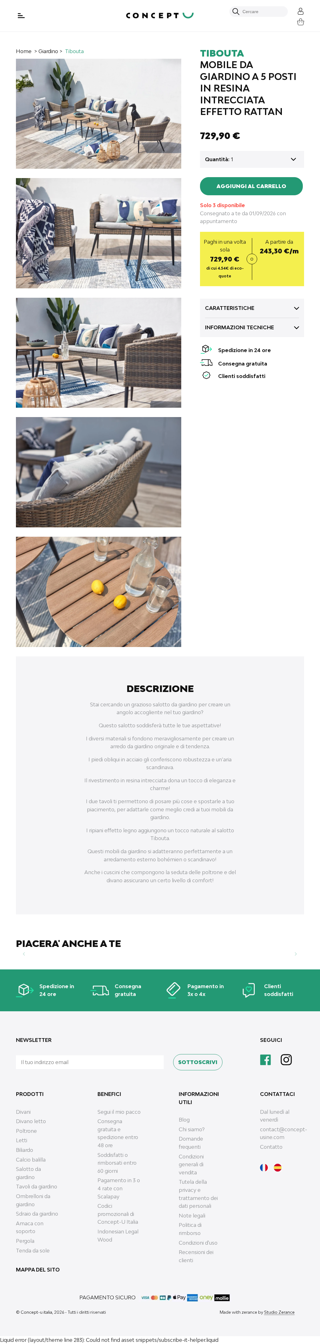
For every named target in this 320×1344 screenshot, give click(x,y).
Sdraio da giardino (37, 1214)
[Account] (296, 10)
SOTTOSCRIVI (198, 1062)
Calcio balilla (31, 1160)
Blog (184, 1120)
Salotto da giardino (28, 1173)
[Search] (235, 11)
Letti (21, 1140)
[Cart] (296, 21)
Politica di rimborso (190, 1229)
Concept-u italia (36, 1312)
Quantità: (217, 159)
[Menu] (22, 15)
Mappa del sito (38, 1270)
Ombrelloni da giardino (33, 1200)
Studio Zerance (279, 1312)
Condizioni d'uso (198, 1243)
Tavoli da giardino (36, 1186)
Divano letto (31, 1121)
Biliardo (24, 1150)
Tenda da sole (33, 1250)
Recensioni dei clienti (196, 1256)
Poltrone (26, 1131)
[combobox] (262, 11)
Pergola (25, 1241)
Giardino (48, 51)
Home (24, 51)
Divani (23, 1112)
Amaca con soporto (29, 1227)
